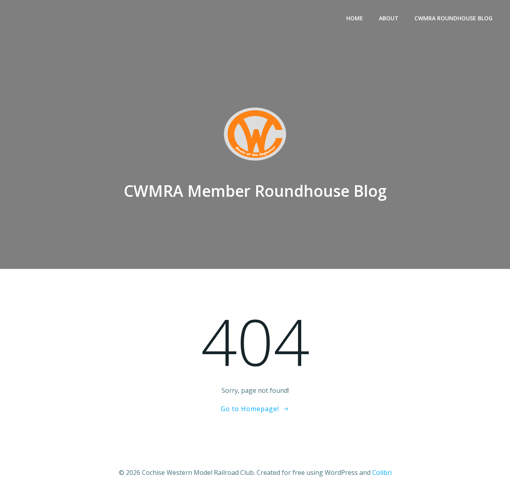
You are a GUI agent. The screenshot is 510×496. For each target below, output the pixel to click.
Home (354, 18)
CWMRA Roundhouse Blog (453, 18)
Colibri (382, 472)
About (388, 18)
